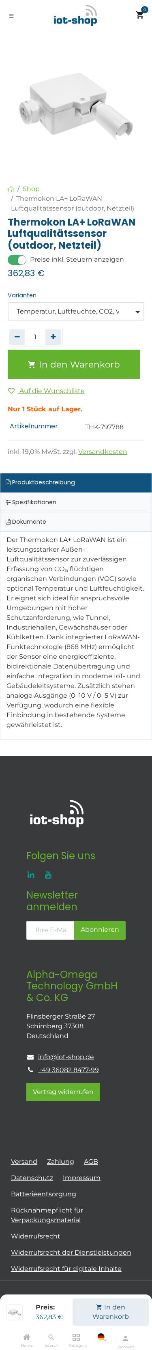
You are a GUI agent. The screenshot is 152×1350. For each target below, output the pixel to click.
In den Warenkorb (110, 1311)
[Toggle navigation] (11, 15)
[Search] (51, 1337)
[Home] (26, 1337)
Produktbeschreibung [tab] (43, 482)
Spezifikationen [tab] (33, 502)
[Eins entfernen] (17, 337)
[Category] (76, 1337)
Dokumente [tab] (28, 522)
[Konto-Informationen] (125, 1338)
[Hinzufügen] (53, 337)
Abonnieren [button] (100, 929)
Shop (31, 189)
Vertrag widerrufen (63, 1092)
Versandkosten (102, 452)
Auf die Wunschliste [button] (51, 391)
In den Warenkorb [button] (78, 364)
